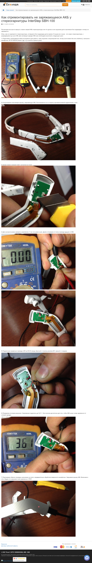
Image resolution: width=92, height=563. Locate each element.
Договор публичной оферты (9, 546)
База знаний (10, 10)
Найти (65, 5)
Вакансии (4, 544)
